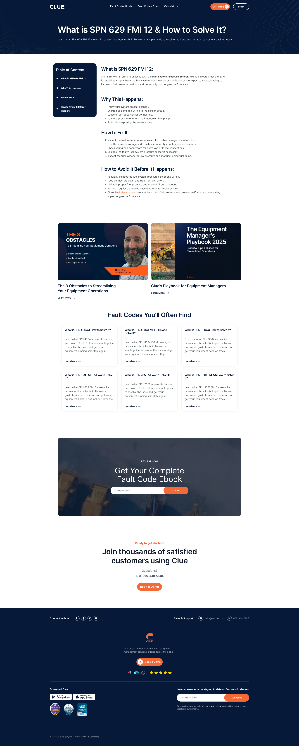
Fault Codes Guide (121, 6)
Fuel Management (125, 192)
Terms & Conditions (90, 737)
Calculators (171, 6)
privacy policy (215, 706)
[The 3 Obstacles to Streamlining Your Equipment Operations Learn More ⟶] (103, 251)
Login (241, 6)
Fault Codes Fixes (148, 6)
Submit (176, 490)
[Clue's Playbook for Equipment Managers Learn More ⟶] (196, 251)
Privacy (77, 737)
